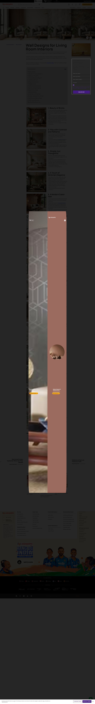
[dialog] (47, 352)
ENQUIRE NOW (81, 92)
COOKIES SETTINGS (77, 701)
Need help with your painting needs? (79, 62)
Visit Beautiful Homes (33, 393)
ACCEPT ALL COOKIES (87, 701)
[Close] (65, 220)
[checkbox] (73, 85)
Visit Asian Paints (55, 393)
